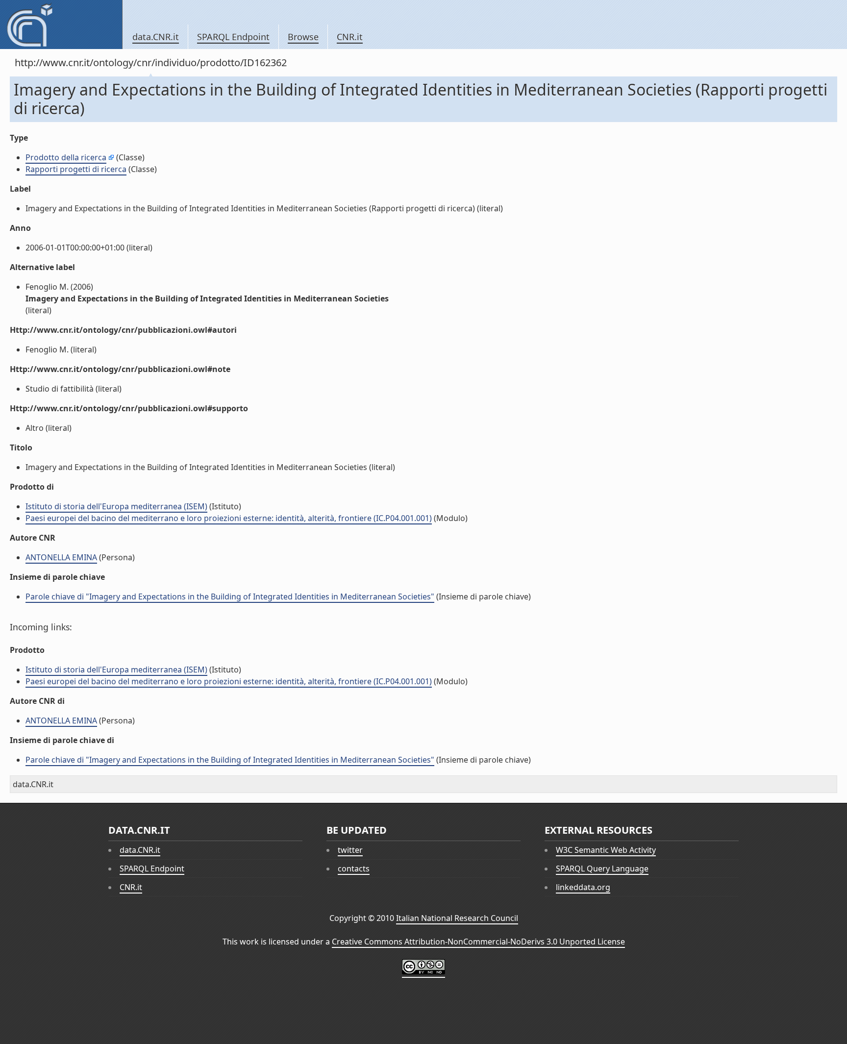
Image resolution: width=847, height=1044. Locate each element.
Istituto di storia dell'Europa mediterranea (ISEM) (116, 506)
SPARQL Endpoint (233, 37)
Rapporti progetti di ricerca (75, 169)
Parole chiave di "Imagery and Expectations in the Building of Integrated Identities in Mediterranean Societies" (229, 596)
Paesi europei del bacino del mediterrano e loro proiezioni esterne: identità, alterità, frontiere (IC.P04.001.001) (228, 518)
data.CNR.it (155, 37)
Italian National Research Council (457, 918)
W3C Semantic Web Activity (606, 850)
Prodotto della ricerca (65, 157)
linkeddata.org (583, 887)
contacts (354, 868)
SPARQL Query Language (602, 868)
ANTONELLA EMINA (61, 557)
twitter (350, 850)
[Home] (61, 24)
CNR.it (350, 37)
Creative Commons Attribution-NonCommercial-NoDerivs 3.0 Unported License (478, 941)
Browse (303, 37)
